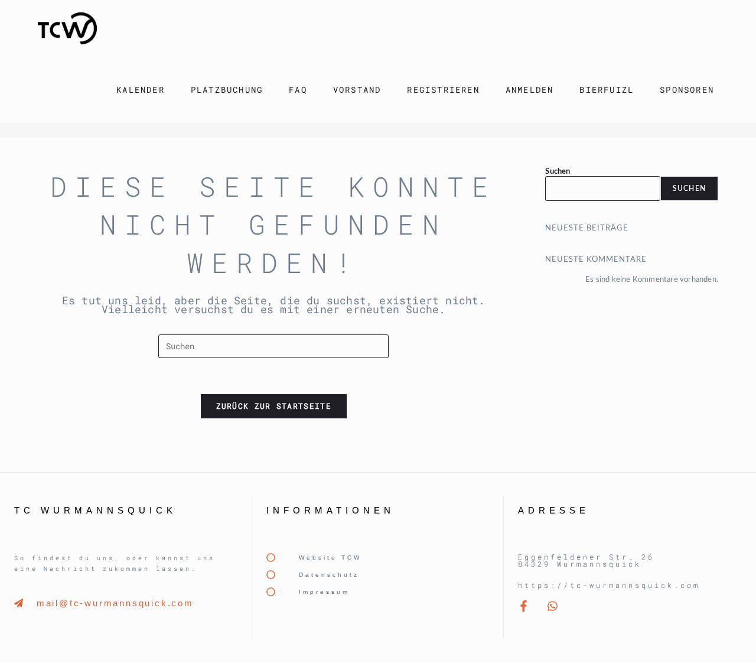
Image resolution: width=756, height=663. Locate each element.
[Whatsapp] (552, 606)
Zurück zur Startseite (273, 406)
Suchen (557, 172)
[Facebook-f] (523, 606)
